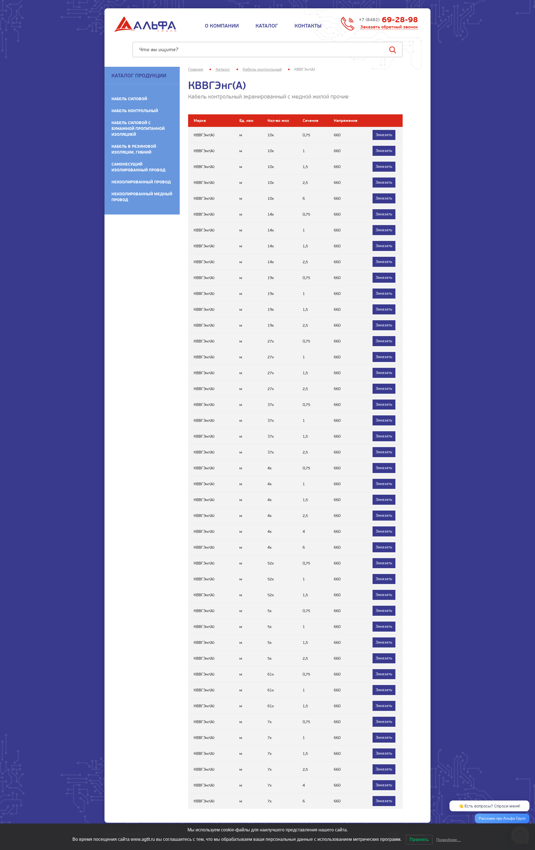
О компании (222, 26)
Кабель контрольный (134, 110)
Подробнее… (448, 839)
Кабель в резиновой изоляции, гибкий (133, 149)
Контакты (308, 26)
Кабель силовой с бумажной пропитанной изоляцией (138, 128)
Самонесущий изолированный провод (138, 167)
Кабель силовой (129, 98)
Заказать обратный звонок (389, 26)
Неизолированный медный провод (141, 196)
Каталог (267, 26)
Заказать (384, 134)
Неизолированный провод (141, 181)
